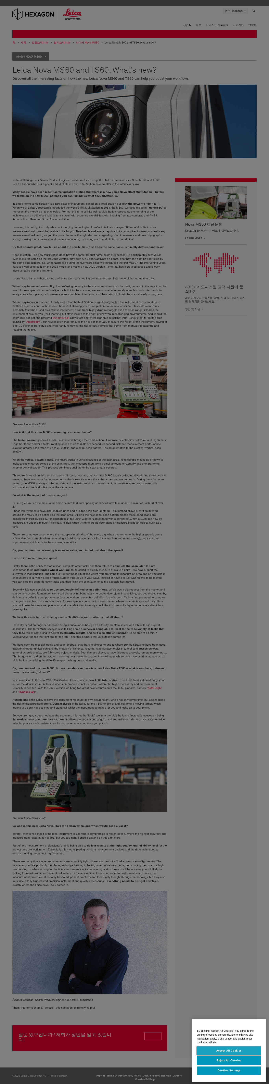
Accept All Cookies (229, 1050)
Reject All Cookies (229, 1060)
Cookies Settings (229, 1070)
